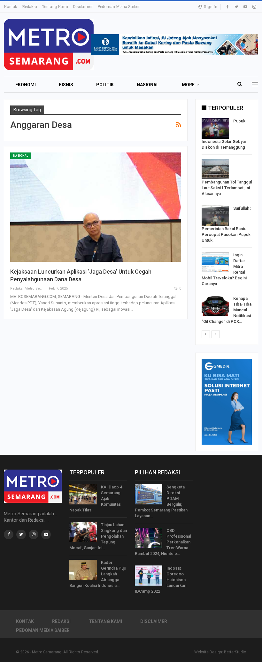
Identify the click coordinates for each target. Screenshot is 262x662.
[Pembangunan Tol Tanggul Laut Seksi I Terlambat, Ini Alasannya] (215, 169)
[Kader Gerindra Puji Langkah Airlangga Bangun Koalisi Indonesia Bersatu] (83, 570)
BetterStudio (235, 652)
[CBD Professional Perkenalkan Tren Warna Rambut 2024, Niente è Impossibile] (148, 538)
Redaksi (29, 6)
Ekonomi (25, 84)
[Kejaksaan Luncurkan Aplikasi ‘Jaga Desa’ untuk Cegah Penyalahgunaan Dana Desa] (95, 207)
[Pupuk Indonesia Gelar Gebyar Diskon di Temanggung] (215, 128)
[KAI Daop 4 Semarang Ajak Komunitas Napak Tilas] (83, 494)
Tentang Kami (55, 6)
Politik (105, 84)
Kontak (10, 6)
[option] (227, 222)
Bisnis (66, 84)
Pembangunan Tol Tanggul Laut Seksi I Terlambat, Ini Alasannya (227, 188)
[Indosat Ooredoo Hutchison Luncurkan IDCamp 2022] (148, 575)
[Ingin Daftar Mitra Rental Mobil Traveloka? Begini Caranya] (215, 262)
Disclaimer (83, 6)
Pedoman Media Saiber (118, 6)
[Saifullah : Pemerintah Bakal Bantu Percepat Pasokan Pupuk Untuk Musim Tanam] (215, 216)
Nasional (148, 84)
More (188, 84)
